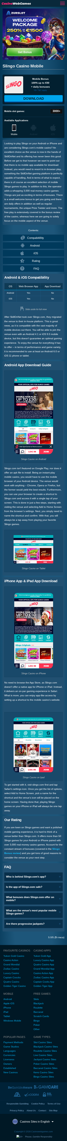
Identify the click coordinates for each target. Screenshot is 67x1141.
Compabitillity (35, 237)
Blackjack (39, 1003)
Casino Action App (43, 973)
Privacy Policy (17, 1110)
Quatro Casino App (44, 964)
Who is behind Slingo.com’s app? (26, 876)
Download (33, 98)
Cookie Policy (38, 1104)
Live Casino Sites (43, 1055)
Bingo (37, 1020)
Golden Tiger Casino (14, 986)
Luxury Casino (11, 973)
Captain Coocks (12, 977)
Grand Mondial (11, 964)
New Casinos (10, 1072)
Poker (37, 1025)
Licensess (8, 1059)
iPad (5, 1012)
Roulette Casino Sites (45, 1050)
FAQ (36, 268)
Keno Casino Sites (43, 1072)
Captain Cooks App (44, 981)
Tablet (6, 1016)
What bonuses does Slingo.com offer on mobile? (30, 899)
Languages (9, 1050)
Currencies (9, 1055)
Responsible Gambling (18, 1104)
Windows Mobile (12, 1020)
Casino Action (10, 960)
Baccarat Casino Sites (45, 1068)
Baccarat (38, 1012)
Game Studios (11, 1046)
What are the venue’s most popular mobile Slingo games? (31, 912)
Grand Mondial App (44, 968)
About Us (31, 1110)
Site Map (53, 1110)
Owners (7, 1063)
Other (37, 1029)
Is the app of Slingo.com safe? (24, 886)
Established (9, 1068)
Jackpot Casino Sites (45, 1059)
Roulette (38, 1007)
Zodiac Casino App (44, 977)
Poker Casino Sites (44, 1063)
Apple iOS (8, 1003)
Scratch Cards (41, 1016)
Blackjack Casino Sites (46, 1046)
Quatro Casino (11, 981)
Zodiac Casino (11, 968)
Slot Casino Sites (43, 1042)
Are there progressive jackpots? (25, 923)
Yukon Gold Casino (13, 956)
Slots (36, 999)
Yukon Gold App (42, 956)
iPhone (7, 1007)
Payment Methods (13, 1042)
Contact (42, 1110)
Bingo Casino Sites (44, 1076)
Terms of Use (53, 1104)
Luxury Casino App (44, 960)
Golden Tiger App (43, 986)
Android (35, 245)
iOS (36, 253)
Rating (36, 261)
